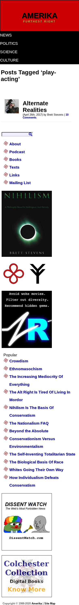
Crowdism (18, 361)
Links (14, 175)
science (8, 52)
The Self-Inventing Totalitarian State (42, 454)
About (15, 144)
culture (9, 60)
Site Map (49, 603)
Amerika (37, 603)
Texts (14, 167)
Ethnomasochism (25, 369)
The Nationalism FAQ (29, 423)
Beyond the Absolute (28, 431)
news (6, 35)
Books (15, 159)
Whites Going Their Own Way (36, 470)
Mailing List (20, 183)
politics (9, 43)
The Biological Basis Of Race (36, 462)
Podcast (17, 152)
